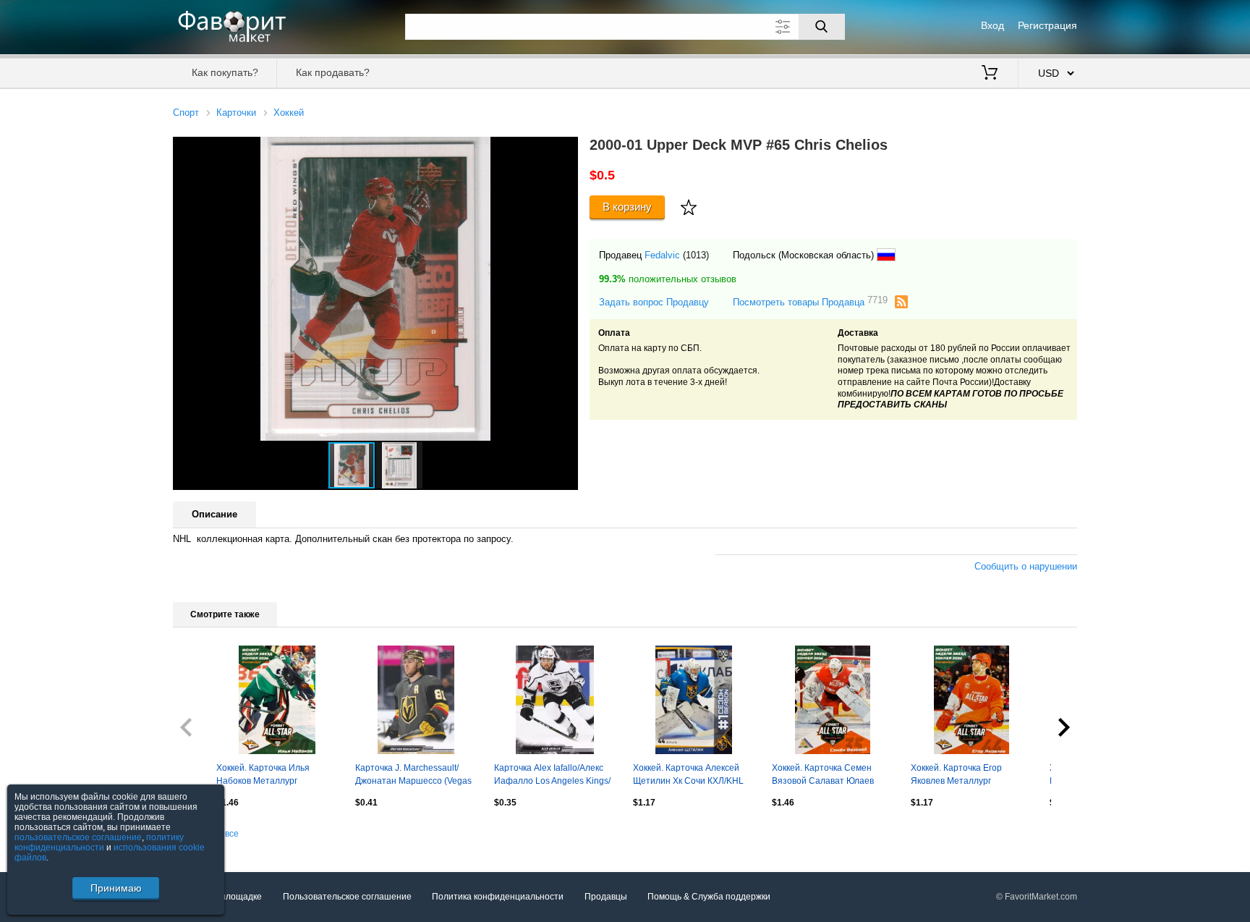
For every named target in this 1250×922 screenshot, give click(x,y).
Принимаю (116, 888)
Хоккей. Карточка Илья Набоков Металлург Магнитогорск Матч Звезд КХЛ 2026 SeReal (268, 776)
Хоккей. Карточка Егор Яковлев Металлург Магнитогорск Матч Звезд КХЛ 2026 (963, 776)
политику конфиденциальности (99, 842)
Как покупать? (225, 72)
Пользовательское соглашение (347, 897)
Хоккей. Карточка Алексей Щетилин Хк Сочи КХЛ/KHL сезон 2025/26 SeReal (688, 776)
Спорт (186, 112)
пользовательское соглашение (78, 837)
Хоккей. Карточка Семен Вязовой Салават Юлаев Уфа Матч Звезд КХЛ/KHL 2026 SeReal (824, 776)
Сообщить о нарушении (1025, 566)
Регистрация (1047, 25)
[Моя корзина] (990, 74)
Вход (992, 25)
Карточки (236, 112)
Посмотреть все (206, 834)
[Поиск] (822, 27)
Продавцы (605, 897)
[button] (565, 149)
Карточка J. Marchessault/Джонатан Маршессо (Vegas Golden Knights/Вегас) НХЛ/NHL (413, 776)
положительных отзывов (667, 279)
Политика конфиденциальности (498, 897)
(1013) (696, 255)
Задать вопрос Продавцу (654, 302)
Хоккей (288, 112)
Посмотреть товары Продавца (810, 301)
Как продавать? (333, 72)
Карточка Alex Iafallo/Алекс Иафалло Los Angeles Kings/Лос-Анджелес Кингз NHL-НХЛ (552, 776)
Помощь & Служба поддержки (708, 897)
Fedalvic (662, 255)
